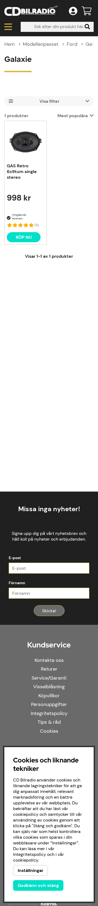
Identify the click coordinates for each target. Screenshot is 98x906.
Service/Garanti (49, 678)
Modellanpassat (41, 44)
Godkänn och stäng (38, 885)
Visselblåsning (49, 687)
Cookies (49, 731)
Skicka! (49, 611)
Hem (9, 44)
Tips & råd (49, 722)
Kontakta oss (49, 660)
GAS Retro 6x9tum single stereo (22, 171)
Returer (49, 669)
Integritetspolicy (49, 713)
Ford (72, 44)
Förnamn (17, 582)
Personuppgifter (49, 704)
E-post (15, 557)
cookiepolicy (25, 860)
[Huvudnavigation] (8, 27)
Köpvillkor (49, 696)
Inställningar (30, 870)
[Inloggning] (73, 10)
